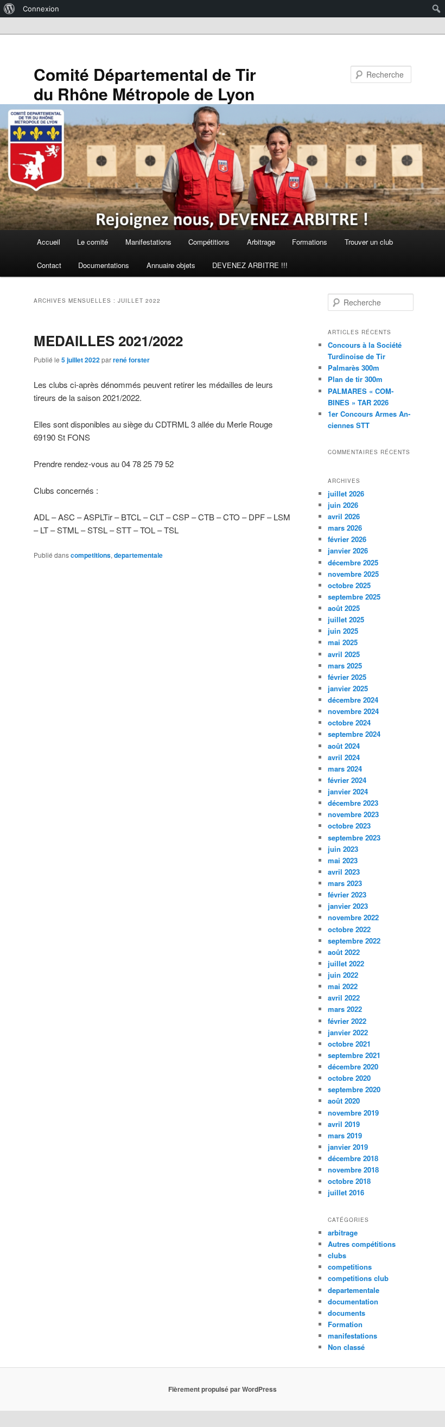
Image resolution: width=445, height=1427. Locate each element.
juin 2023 (343, 849)
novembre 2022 (353, 917)
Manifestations (148, 242)
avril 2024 (344, 757)
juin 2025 (343, 631)
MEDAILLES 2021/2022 (108, 340)
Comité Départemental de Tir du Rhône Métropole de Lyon (145, 83)
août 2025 (344, 608)
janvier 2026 (348, 550)
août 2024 (344, 746)
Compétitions (209, 242)
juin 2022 (343, 975)
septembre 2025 (354, 596)
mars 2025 (345, 665)
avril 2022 (344, 997)
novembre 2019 (353, 1112)
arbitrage (343, 1232)
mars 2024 (345, 768)
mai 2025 (343, 642)
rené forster (131, 360)
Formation (345, 1324)
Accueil (48, 242)
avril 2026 (344, 516)
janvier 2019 (348, 1147)
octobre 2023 (349, 825)
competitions (91, 555)
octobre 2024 (349, 722)
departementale (138, 555)
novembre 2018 (353, 1169)
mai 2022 (343, 986)
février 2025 (347, 677)
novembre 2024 (353, 711)
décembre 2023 (353, 803)
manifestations (352, 1335)
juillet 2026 (346, 493)
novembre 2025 (353, 574)
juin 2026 (343, 505)
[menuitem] (9, 8)
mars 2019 (345, 1135)
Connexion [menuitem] (41, 8)
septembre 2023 (354, 837)
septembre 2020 (354, 1089)
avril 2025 (344, 654)
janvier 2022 (348, 1032)
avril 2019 (344, 1124)
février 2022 (347, 1021)
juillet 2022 (346, 963)
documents (346, 1313)
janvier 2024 (348, 791)
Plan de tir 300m (355, 379)
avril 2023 (344, 872)
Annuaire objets (171, 265)
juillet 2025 (346, 619)
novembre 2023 (353, 814)
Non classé (346, 1347)
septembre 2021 (354, 1055)
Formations (309, 242)
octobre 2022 (349, 929)
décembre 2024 (353, 700)
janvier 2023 (348, 906)
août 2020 (344, 1100)
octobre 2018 (349, 1181)
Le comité (92, 242)
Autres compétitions (362, 1244)
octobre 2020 (349, 1078)
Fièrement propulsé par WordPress (222, 1389)
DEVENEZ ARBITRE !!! (250, 265)
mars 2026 (345, 528)
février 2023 (347, 894)
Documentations (103, 265)
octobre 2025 (349, 585)
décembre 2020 (353, 1066)
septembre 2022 (354, 940)
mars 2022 (345, 1009)
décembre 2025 (353, 562)
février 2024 (347, 780)
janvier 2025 (348, 688)
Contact (49, 265)
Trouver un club (369, 242)
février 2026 (347, 539)
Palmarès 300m (353, 367)
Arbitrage (261, 242)
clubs (337, 1255)
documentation (353, 1301)
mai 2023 (343, 860)
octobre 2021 (349, 1044)
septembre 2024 (354, 734)
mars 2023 (345, 883)
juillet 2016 (346, 1192)
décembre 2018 (353, 1158)
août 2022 (344, 952)
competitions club (358, 1278)
